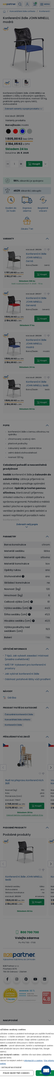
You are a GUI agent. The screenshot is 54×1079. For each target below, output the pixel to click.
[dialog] (27, 1052)
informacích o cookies (33, 1061)
